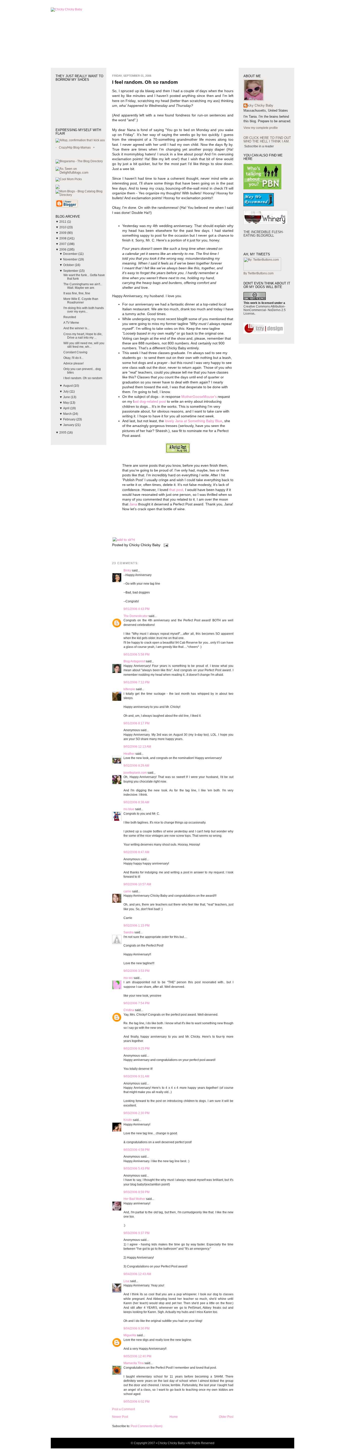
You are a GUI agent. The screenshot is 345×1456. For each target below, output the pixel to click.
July (66, 391)
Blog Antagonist (134, 661)
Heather (129, 753)
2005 (63, 432)
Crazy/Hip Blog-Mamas (75, 147)
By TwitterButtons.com (258, 273)
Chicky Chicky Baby (258, 105)
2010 (63, 227)
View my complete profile (260, 128)
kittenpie (129, 689)
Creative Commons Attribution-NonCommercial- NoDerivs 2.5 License (264, 310)
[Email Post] (165, 545)
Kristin (128, 1120)
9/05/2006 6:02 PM (137, 1401)
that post (176, 490)
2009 (63, 233)
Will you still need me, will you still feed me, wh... (83, 344)
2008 (63, 238)
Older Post (226, 1417)
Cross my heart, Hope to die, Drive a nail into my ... (82, 335)
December (70, 254)
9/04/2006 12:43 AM (137, 1274)
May (66, 402)
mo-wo (128, 978)
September (71, 271)
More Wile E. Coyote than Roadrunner (80, 300)
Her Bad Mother (134, 1199)
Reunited (69, 317)
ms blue (129, 809)
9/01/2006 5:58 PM (137, 654)
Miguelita (130, 1335)
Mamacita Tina (134, 1363)
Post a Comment (123, 1409)
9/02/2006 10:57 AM (137, 884)
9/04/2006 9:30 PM (137, 1328)
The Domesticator (136, 616)
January (69, 425)
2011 (63, 221)
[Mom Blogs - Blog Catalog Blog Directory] (81, 195)
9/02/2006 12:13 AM (137, 746)
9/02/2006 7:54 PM (137, 1003)
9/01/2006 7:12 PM (137, 682)
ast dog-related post (150, 401)
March (67, 414)
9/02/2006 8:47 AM (136, 852)
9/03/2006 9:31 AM (136, 1076)
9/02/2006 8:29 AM (136, 765)
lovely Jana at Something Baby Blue (193, 421)
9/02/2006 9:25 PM (137, 1048)
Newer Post (120, 1417)
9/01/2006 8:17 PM (137, 723)
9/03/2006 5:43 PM (137, 1168)
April (66, 408)
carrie (127, 891)
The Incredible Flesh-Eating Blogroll (263, 233)
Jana (133, 504)
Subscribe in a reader (259, 146)
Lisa (126, 1281)
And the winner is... (76, 328)
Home (173, 1417)
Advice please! (73, 363)
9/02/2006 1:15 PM (137, 925)
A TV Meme (71, 322)
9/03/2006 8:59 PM (137, 1192)
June (67, 397)
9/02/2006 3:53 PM (137, 971)
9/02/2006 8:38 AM (136, 802)
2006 (63, 249)
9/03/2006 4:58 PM (137, 1150)
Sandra (129, 932)
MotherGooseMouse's (199, 397)
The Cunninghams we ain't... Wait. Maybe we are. (82, 286)
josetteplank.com (135, 772)
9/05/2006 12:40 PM (137, 1356)
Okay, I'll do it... (73, 358)
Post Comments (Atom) (146, 1426)
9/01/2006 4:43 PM (137, 609)
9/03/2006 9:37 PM (137, 1233)
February (69, 419)
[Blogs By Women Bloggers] (58, 188)
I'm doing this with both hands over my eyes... (83, 309)
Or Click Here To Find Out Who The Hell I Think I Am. (267, 139)
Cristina (129, 1010)
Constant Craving (75, 352)
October (69, 265)
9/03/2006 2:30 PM (137, 1113)
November (70, 259)
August (68, 385)
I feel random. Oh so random (82, 378)
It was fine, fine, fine (76, 293)
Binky (127, 570)
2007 (63, 244)
